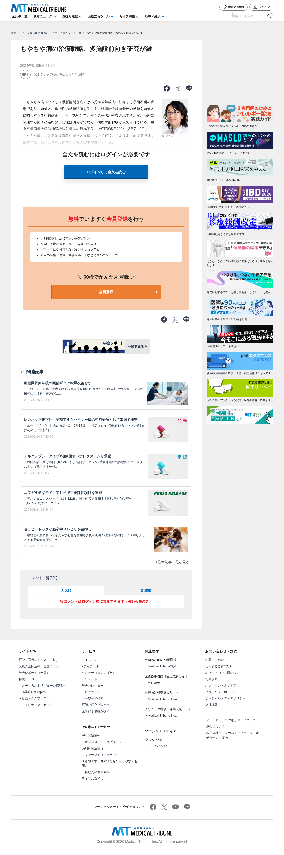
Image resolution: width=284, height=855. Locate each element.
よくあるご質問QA (218, 666)
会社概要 (211, 705)
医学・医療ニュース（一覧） (39, 660)
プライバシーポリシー (220, 692)
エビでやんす (91, 692)
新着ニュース (43, 16)
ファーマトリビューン (100, 754)
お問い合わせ (214, 660)
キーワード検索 (92, 698)
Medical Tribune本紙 (162, 666)
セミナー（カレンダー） (99, 672)
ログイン (264, 6)
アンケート (89, 679)
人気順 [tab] (66, 590)
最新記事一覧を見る (173, 562)
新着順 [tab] (146, 590)
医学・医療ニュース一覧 (66, 33)
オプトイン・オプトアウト (224, 685)
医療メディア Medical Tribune (29, 33)
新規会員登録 (235, 6)
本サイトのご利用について (224, 672)
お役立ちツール (99, 16)
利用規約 (211, 679)
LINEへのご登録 (156, 746)
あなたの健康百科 (97, 772)
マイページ (89, 660)
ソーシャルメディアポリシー (225, 698)
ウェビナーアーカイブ (37, 705)
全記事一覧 (20, 16)
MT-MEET (155, 682)
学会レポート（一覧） (34, 672)
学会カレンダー (92, 685)
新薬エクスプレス (34, 698)
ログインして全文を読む (106, 172)
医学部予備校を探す (96, 711)
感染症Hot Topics (34, 692)
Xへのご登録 (153, 739)
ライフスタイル (92, 778)
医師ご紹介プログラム (97, 705)
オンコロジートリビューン (103, 742)
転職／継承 (153, 16)
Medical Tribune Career (164, 699)
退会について (215, 726)
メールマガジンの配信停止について (231, 720)
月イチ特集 (127, 16)
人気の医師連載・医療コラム (39, 666)
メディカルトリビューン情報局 (43, 685)
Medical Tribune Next (163, 715)
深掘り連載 (70, 16)
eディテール (90, 666)
